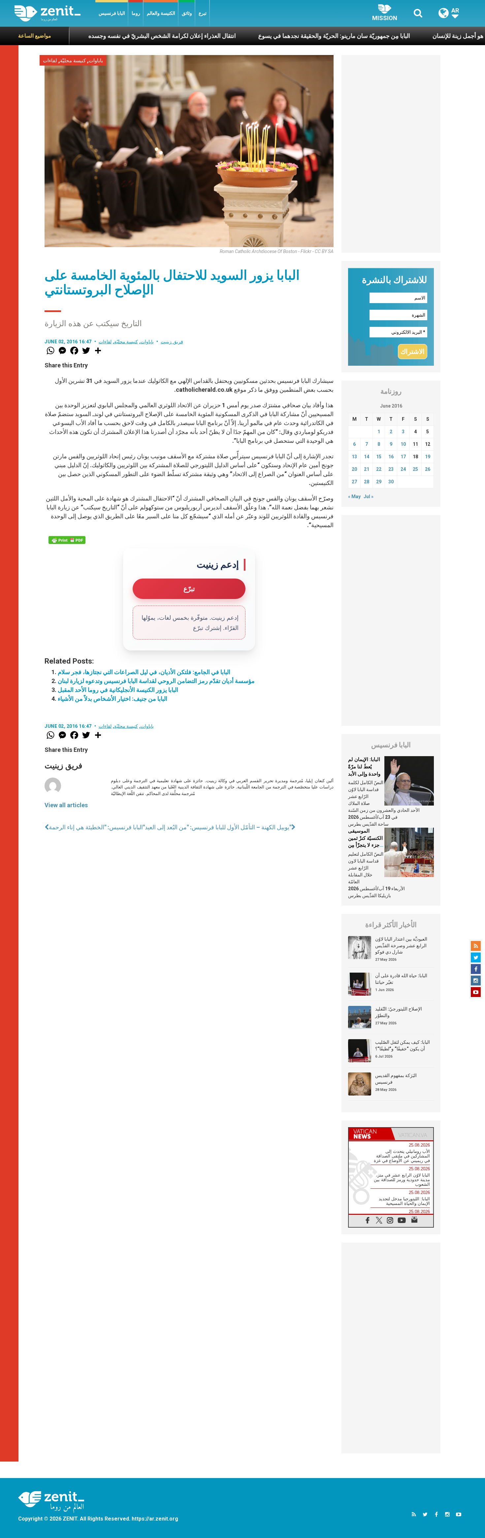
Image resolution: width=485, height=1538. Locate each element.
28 (366, 481)
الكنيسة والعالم (161, 13)
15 (378, 456)
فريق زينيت (172, 341)
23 (391, 469)
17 (403, 456)
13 (354, 456)
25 (415, 469)
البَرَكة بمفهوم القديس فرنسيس (396, 1079)
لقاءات (50, 61)
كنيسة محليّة (73, 61)
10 (403, 444)
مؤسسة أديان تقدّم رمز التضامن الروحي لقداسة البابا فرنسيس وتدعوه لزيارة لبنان (156, 680)
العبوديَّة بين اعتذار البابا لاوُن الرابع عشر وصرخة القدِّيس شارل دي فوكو (401, 945)
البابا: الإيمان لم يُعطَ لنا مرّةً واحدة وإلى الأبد (364, 766)
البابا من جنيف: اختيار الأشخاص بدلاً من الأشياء (112, 698)
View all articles (66, 805)
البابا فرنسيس (112, 13)
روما (136, 13)
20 (354, 469)
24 (403, 469)
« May (354, 496)
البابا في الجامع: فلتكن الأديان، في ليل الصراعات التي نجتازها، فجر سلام (144, 672)
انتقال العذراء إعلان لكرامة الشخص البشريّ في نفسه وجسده (104, 35)
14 (366, 456)
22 (378, 469)
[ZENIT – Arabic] (55, 13)
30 (391, 481)
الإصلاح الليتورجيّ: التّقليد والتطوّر (398, 1012)
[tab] (370, 1134)
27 (354, 481)
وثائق (187, 13)
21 (366, 469)
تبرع (203, 13)
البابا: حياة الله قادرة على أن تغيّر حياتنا (401, 979)
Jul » (368, 496)
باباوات (96, 61)
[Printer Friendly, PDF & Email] (66, 540)
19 (427, 456)
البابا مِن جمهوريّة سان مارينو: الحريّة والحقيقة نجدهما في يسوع (276, 35)
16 (391, 456)
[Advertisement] (390, 154)
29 (378, 481)
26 (427, 469)
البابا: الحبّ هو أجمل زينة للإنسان (414, 35)
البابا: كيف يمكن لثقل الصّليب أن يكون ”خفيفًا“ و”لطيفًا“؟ (402, 1045)
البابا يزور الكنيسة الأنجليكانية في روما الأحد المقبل (118, 689)
